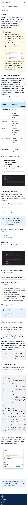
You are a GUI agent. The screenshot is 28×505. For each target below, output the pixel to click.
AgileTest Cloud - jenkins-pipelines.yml (12, 277)
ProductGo (3, 501)
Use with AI (6, 10)
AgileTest (7, 2)
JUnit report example (7, 212)
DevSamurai (3, 499)
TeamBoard (3, 502)
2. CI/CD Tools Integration (12, 6)
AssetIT (2, 504)
